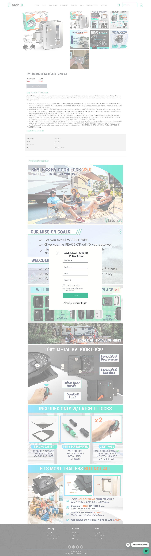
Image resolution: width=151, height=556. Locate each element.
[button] (58, 253)
